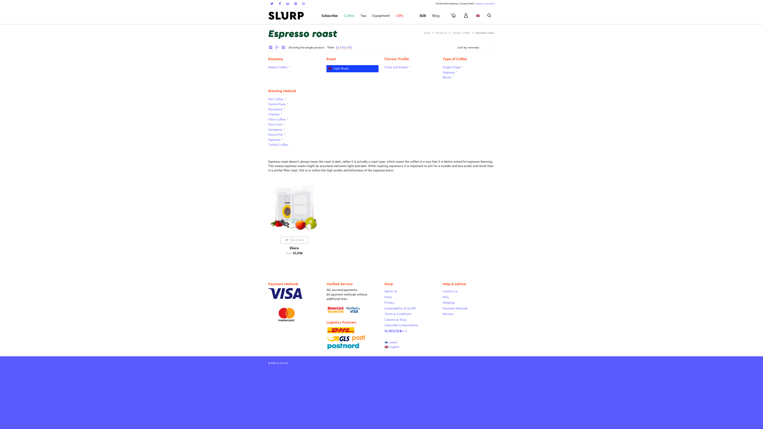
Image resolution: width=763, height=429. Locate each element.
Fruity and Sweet (396, 67)
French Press (277, 104)
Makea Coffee (278, 67)
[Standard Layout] (270, 48)
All (350, 47)
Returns (448, 314)
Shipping (449, 302)
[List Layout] (277, 48)
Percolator (275, 109)
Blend (446, 77)
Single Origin (452, 67)
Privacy (389, 302)
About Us (390, 291)
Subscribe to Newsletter (401, 325)
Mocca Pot (275, 134)
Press (388, 297)
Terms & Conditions (397, 314)
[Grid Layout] (283, 48)
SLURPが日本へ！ (396, 331)
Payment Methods (455, 308)
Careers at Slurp (395, 319)
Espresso (449, 72)
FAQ (445, 297)
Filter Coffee (277, 119)
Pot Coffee (275, 99)
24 (337, 47)
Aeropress (275, 129)
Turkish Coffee (278, 144)
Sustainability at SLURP (400, 308)
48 (343, 47)
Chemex (274, 114)
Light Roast (341, 68)
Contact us (450, 291)
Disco (294, 248)
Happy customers (485, 3)
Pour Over (275, 124)
